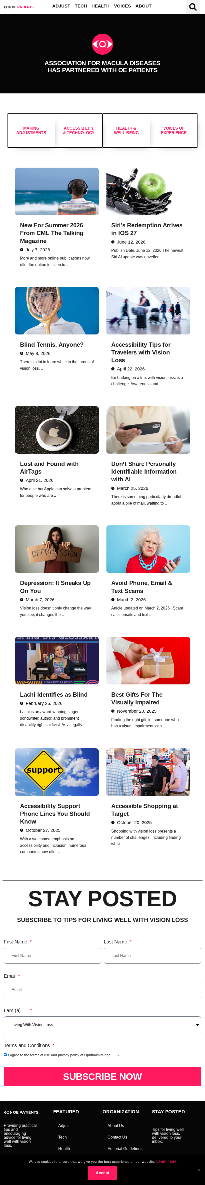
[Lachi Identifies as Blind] (57, 660)
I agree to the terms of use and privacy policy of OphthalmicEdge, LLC (63, 1055)
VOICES (122, 5)
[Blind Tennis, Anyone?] (57, 310)
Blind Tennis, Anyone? (52, 344)
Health (64, 1149)
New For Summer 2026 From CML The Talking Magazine (52, 233)
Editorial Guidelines (125, 1149)
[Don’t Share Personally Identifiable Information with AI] (148, 430)
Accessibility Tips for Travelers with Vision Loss (140, 352)
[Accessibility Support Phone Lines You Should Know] (57, 772)
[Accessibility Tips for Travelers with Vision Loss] (148, 310)
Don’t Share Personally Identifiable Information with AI (144, 471)
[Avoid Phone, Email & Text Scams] (148, 549)
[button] (193, 7)
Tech (62, 1137)
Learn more (166, 1161)
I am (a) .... (16, 1010)
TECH (81, 5)
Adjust (64, 1126)
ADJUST (61, 5)
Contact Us (117, 1137)
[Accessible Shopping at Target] (148, 772)
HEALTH (101, 5)
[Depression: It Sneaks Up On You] (57, 549)
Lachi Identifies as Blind (54, 694)
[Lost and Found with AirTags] (57, 430)
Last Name (116, 941)
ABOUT (144, 5)
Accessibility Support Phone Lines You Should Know (55, 814)
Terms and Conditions (28, 1045)
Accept (102, 1173)
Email (10, 976)
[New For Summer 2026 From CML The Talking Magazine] (57, 191)
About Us (116, 1126)
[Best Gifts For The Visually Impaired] (148, 660)
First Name (16, 941)
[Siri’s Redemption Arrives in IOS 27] (148, 191)
